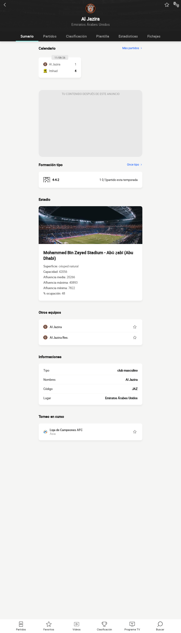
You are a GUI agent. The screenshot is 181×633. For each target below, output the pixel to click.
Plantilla (102, 36)
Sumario (27, 36)
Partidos (50, 36)
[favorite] (167, 4)
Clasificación (76, 36)
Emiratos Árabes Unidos (121, 398)
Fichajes (153, 36)
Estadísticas (128, 36)
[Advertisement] (90, 127)
